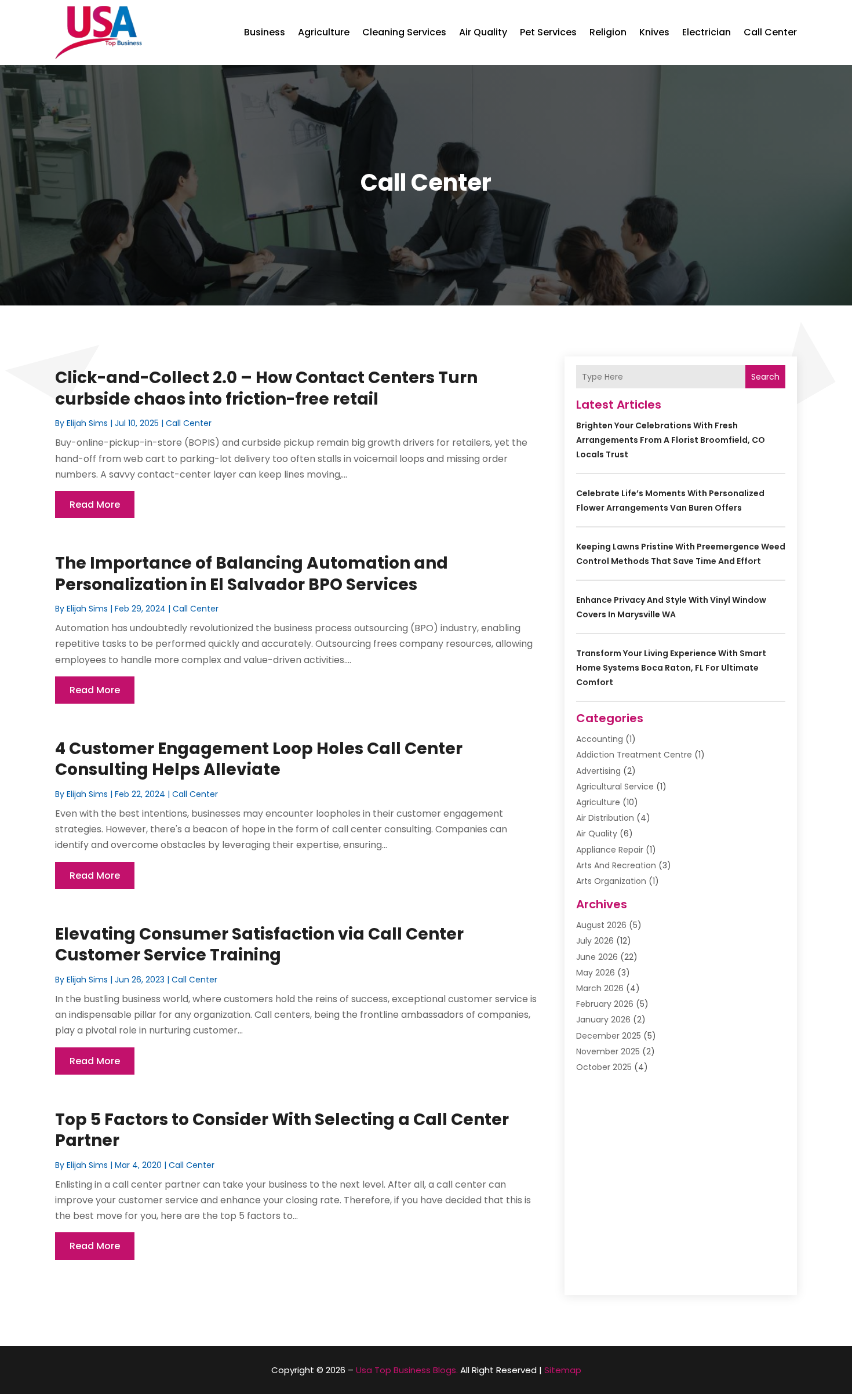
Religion (608, 32)
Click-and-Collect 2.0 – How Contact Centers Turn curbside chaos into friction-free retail (266, 388)
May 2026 (595, 972)
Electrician (706, 32)
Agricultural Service (615, 786)
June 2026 (597, 957)
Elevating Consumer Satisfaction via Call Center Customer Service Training (259, 944)
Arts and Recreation (616, 865)
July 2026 (595, 941)
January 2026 (603, 1019)
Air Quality (483, 32)
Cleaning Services (404, 32)
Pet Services (548, 32)
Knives (654, 32)
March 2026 (600, 988)
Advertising (598, 771)
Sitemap (562, 1370)
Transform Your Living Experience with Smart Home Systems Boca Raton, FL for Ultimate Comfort (671, 667)
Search (765, 377)
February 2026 (604, 1004)
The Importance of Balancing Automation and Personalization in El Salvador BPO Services (251, 573)
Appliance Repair (609, 850)
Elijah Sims (87, 423)
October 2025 (604, 1067)
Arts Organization (611, 881)
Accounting (599, 739)
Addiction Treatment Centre (634, 754)
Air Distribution (605, 818)
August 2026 (601, 925)
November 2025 (608, 1051)
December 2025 (608, 1036)
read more (95, 504)
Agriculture (323, 32)
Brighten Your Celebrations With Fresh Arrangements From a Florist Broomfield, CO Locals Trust (670, 440)
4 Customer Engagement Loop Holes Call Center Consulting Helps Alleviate (259, 759)
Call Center (770, 32)
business (264, 32)
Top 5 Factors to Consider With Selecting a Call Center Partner (282, 1130)
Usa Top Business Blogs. (407, 1370)
